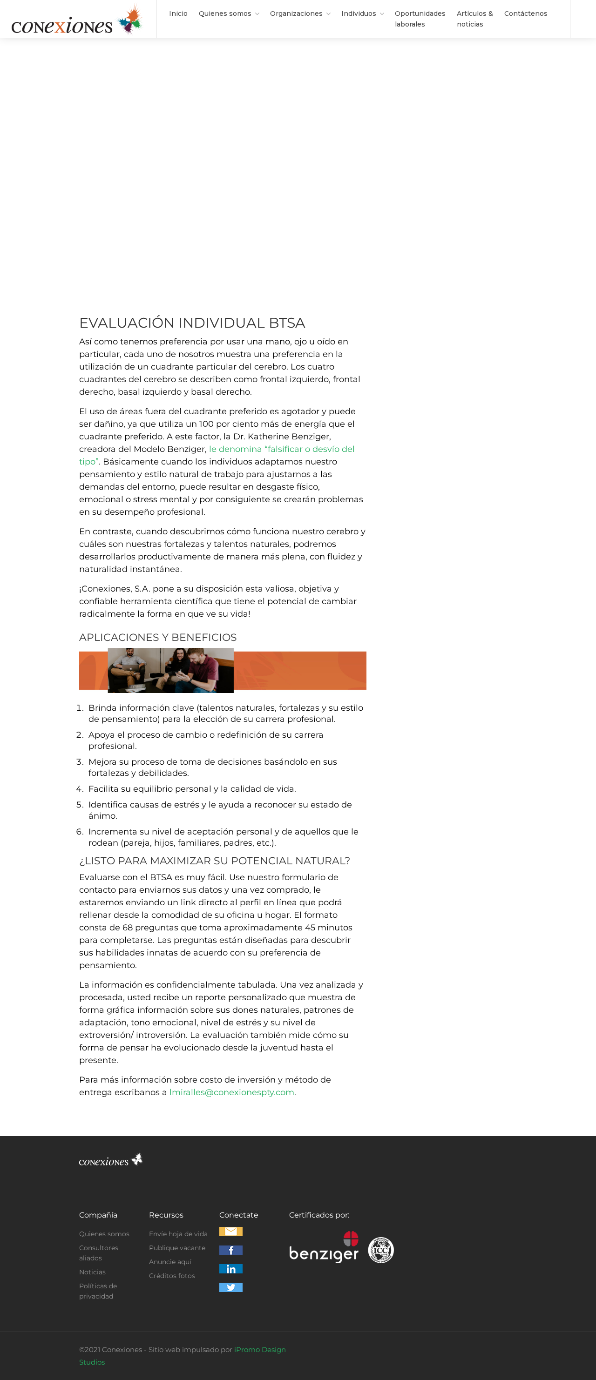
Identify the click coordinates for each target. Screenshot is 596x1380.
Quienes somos (225, 13)
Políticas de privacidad (98, 1291)
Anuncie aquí (170, 1262)
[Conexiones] (78, 31)
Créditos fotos (172, 1276)
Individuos (358, 13)
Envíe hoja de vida (178, 1234)
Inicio (178, 13)
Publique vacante (177, 1248)
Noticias (92, 1272)
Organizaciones (296, 13)
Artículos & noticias (475, 18)
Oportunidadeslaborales (420, 18)
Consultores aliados (98, 1253)
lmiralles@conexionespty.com (231, 1092)
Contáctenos (526, 13)
